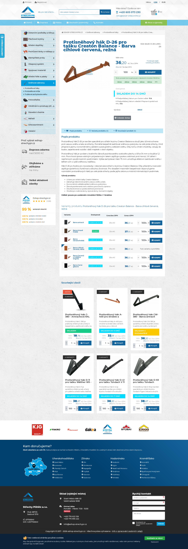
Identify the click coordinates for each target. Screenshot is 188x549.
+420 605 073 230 (130, 12)
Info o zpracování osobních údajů (127, 531)
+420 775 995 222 (71, 519)
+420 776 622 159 (71, 516)
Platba (58, 22)
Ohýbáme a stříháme (36, 167)
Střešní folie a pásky (37, 76)
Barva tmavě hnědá (78, 231)
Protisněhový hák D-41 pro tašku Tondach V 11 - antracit (112, 381)
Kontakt (99, 22)
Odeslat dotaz (123, 118)
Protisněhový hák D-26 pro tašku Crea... (137, 32)
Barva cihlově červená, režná (78, 248)
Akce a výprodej (154, 22)
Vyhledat (106, 12)
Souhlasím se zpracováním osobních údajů (144, 523)
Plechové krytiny (36, 39)
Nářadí (31, 118)
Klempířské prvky (36, 58)
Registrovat (42, 2)
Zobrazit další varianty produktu (153, 62)
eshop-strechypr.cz (73, 32)
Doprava (43, 22)
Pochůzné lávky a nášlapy (40, 51)
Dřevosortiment (35, 125)
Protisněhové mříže (32, 91)
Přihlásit (27, 2)
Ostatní (31, 131)
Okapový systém (36, 64)
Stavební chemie (36, 112)
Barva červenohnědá (78, 240)
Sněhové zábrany (36, 83)
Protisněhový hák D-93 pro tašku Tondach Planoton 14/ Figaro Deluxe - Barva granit (146, 381)
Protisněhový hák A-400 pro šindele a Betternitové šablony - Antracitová (111, 315)
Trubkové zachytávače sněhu (36, 94)
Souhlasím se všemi (155, 538)
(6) (99, 131)
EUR (163, 2)
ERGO (140, 110)
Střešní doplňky (35, 45)
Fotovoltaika (34, 100)
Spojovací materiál (37, 70)
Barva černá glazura (77, 266)
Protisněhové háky (32, 88)
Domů (29, 22)
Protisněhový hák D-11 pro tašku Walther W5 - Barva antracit (78, 381)
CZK (155, 2)
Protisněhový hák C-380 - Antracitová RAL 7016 (77, 315)
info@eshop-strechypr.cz (128, 16)
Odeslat (161, 524)
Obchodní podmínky (78, 22)
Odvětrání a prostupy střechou (42, 106)
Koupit (151, 72)
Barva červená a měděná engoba (78, 257)
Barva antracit (78, 222)
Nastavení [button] (155, 542)
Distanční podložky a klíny (40, 33)
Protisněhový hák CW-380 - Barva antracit (145, 315)
